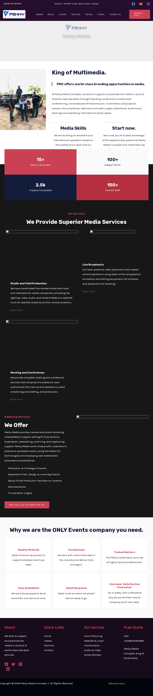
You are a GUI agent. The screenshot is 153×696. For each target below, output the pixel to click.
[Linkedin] (8, 669)
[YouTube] (141, 4)
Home (39, 14)
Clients (62, 14)
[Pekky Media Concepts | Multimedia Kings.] (14, 14)
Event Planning (93, 635)
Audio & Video (92, 650)
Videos (100, 14)
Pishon (122, 683)
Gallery (88, 14)
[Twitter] (13, 664)
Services (75, 14)
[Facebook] (133, 4)
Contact (48, 650)
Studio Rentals (92, 654)
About (51, 14)
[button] (139, 14)
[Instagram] (148, 4)
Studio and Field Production (28, 283)
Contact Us (115, 14)
